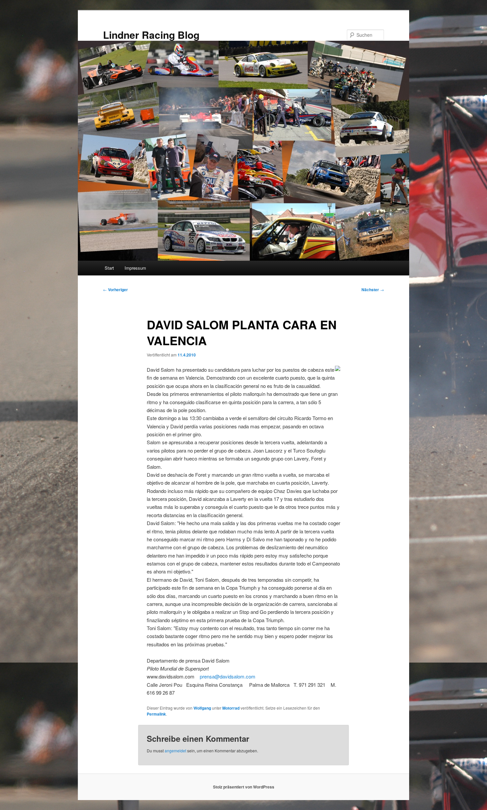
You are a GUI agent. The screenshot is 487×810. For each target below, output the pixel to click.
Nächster (372, 290)
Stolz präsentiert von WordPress (243, 787)
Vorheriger (115, 290)
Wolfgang (202, 708)
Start (109, 268)
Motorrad (231, 708)
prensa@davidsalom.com (227, 676)
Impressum (135, 268)
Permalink (156, 714)
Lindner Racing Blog (151, 34)
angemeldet (175, 750)
